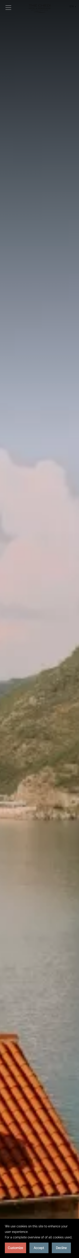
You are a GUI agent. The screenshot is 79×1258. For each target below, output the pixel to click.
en (72, 6)
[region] (8, 7)
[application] (39, 1238)
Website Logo (39, 8)
